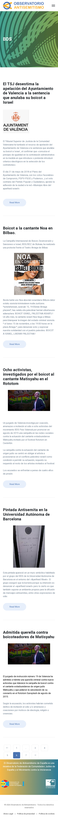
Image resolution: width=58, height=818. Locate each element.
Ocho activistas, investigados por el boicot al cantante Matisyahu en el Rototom (28, 377)
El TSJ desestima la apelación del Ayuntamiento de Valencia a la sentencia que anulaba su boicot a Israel (28, 93)
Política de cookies (46, 813)
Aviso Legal (8, 813)
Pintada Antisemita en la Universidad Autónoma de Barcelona (26, 514)
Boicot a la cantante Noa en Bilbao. (28, 230)
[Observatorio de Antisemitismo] (23, 5)
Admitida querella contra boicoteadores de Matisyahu (28, 635)
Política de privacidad (26, 813)
